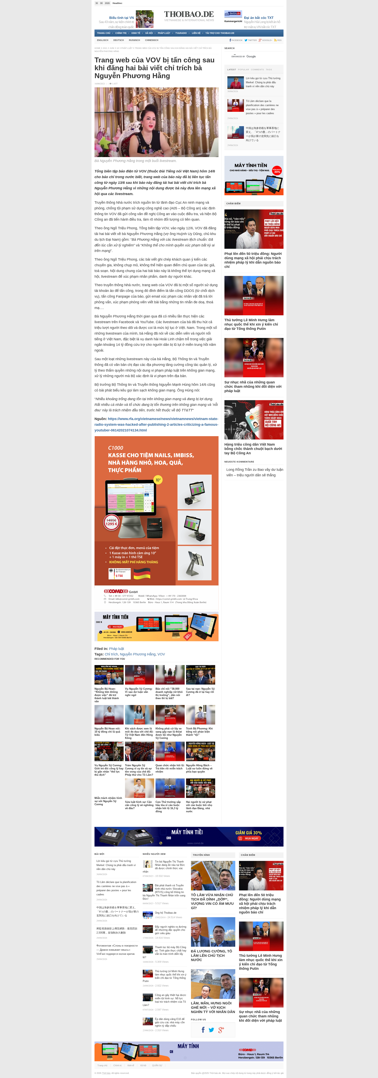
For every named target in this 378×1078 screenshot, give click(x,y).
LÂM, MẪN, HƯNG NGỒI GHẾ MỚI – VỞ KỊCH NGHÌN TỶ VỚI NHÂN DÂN (213, 1007)
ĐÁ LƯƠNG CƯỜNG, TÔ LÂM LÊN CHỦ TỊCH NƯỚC (211, 955)
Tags (269, 70)
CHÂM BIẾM (233, 203)
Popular (243, 70)
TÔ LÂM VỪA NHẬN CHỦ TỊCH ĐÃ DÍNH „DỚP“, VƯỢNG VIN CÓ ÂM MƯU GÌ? (212, 901)
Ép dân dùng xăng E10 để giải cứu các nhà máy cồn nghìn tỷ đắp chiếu (170, 1022)
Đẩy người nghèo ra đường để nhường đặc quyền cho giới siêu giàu (170, 930)
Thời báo (106, 1073)
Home (97, 48)
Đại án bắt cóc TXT (258, 18)
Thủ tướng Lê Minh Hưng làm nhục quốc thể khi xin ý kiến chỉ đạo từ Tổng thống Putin (251, 324)
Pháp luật (164, 33)
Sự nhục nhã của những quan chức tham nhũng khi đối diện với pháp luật (253, 386)
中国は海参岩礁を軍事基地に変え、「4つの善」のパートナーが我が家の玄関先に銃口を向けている (117, 911)
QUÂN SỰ (157, 1065)
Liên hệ (196, 33)
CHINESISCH (151, 40)
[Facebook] (205, 1031)
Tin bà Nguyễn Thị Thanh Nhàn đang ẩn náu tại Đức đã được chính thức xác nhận (164, 866)
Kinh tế (136, 33)
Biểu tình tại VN (121, 18)
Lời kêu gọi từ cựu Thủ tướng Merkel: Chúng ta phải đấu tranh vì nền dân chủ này (116, 865)
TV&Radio (181, 33)
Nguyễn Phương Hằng (138, 654)
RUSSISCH (134, 40)
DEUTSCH (118, 40)
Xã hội (149, 33)
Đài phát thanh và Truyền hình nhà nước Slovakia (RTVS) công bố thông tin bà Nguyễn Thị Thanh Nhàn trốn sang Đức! (164, 892)
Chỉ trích (111, 654)
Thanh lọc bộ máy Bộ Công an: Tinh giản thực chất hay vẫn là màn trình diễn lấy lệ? (164, 952)
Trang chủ (103, 33)
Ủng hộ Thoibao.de (165, 912)
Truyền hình (201, 855)
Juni (112, 48)
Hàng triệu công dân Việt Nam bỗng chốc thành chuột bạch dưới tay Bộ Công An (253, 448)
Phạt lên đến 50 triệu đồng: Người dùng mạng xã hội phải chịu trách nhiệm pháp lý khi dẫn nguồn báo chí (253, 260)
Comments (257, 70)
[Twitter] (213, 1031)
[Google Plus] (223, 1031)
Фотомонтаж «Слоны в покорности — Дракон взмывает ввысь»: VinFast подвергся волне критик (117, 949)
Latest (231, 70)
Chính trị (120, 33)
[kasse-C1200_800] (156, 609)
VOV (161, 654)
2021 (105, 48)
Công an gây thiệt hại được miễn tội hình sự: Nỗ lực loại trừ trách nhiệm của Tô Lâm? (164, 1000)
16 (118, 48)
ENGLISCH (102, 40)
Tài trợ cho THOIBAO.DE (220, 33)
